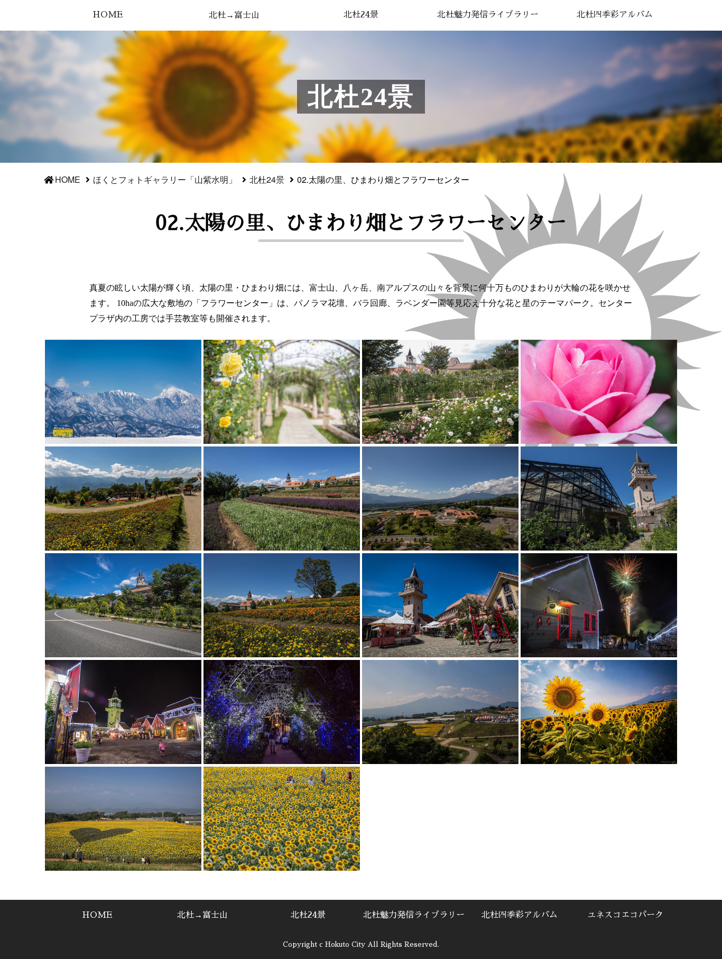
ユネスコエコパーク (625, 915)
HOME (107, 15)
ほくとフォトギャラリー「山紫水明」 (165, 179)
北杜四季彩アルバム (615, 15)
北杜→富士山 (234, 15)
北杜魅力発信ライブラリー (488, 15)
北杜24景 (361, 15)
